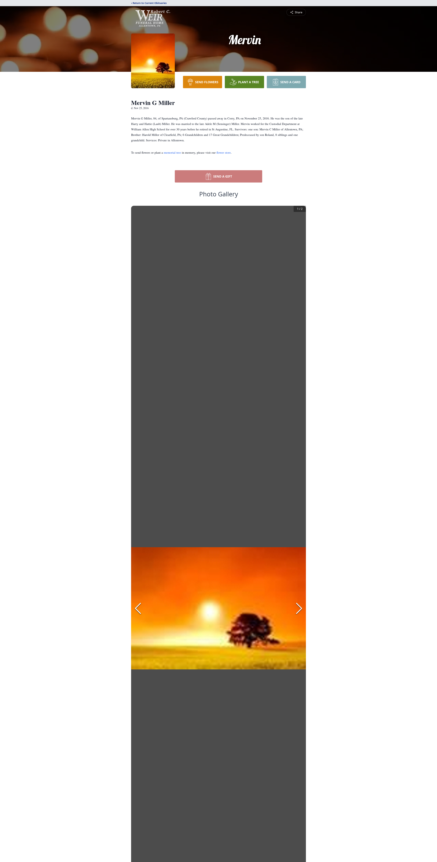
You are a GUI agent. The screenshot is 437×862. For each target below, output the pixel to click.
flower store (223, 152)
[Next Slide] (299, 608)
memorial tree (172, 152)
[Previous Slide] (138, 608)
